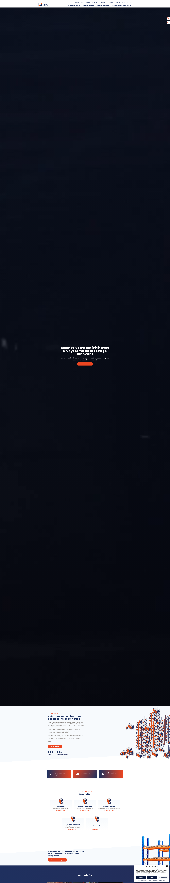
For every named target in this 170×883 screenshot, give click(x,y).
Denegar (152, 877)
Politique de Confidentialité (152, 880)
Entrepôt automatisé (73, 824)
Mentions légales (162, 880)
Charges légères (109, 807)
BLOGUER (118, 2)
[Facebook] (125, 2)
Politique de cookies (142, 880)
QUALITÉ (103, 2)
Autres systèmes (97, 826)
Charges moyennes (85, 807)
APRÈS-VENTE (95, 2)
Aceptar (141, 877)
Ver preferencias (163, 877)
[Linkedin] (122, 2)
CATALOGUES (110, 2)
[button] (167, 866)
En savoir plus (61, 810)
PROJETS (88, 2)
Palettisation (61, 807)
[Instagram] (127, 2)
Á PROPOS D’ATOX (79, 2)
